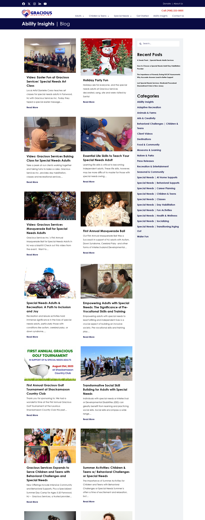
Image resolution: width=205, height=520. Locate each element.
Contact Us (178, 16)
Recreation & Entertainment (153, 166)
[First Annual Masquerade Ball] (106, 208)
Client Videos (145, 133)
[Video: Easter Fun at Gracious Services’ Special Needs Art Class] (50, 55)
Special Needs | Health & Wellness (157, 215)
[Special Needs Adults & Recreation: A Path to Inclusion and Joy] (50, 281)
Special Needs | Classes (151, 199)
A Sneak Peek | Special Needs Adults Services (155, 60)
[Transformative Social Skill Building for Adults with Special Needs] (106, 363)
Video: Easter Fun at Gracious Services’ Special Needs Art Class (48, 81)
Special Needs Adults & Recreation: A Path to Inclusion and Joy (49, 307)
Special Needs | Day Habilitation (156, 204)
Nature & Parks (145, 155)
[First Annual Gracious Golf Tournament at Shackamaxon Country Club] (50, 363)
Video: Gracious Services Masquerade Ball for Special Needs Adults (47, 229)
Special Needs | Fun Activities (154, 210)
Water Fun (143, 236)
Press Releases (145, 161)
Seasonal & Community (150, 172)
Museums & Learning (149, 150)
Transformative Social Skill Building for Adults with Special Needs (105, 389)
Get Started (143, 16)
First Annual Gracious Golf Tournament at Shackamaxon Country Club (48, 389)
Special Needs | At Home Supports (157, 177)
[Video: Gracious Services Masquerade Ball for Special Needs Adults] (50, 205)
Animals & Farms (146, 112)
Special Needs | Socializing (153, 221)
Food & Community (148, 144)
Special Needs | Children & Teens (156, 193)
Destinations (144, 139)
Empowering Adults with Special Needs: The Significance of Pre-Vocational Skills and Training (106, 307)
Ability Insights (160, 16)
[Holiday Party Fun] (106, 56)
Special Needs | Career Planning (156, 188)
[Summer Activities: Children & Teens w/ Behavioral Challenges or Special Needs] (106, 445)
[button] (172, 10)
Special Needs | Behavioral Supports (158, 182)
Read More (32, 107)
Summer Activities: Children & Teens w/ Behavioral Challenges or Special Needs (106, 472)
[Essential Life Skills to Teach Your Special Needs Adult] (106, 133)
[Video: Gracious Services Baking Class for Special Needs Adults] (50, 134)
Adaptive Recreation (149, 107)
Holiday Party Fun (95, 80)
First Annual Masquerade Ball (104, 231)
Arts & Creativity (146, 118)
